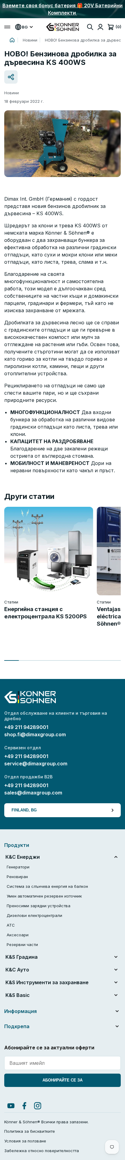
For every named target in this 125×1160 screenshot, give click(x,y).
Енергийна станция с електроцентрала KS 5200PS (45, 613)
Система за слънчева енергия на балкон (47, 886)
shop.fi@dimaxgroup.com (35, 734)
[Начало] (12, 40)
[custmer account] (100, 27)
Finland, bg (24, 810)
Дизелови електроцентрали (34, 915)
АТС (11, 925)
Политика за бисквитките (29, 1131)
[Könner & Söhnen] (62, 27)
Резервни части (22, 944)
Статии (11, 602)
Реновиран (17, 876)
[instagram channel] (37, 1105)
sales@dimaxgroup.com (33, 793)
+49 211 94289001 (26, 727)
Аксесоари (18, 934)
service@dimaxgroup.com (35, 764)
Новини (30, 40)
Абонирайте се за (62, 1080)
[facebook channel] (24, 1105)
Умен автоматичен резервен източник (44, 896)
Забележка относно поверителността (41, 1150)
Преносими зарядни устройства (38, 905)
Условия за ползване (25, 1140)
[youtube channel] (11, 1105)
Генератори (18, 866)
